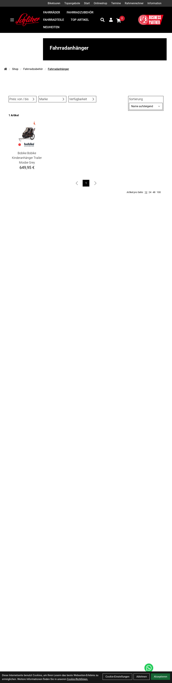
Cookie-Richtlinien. (77, 679)
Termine (116, 3)
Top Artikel (80, 19)
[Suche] (102, 20)
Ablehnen (141, 676)
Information (154, 3)
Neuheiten (51, 27)
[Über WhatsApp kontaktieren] (148, 668)
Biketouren (54, 3)
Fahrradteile (53, 19)
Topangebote (72, 3)
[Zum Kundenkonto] (110, 19)
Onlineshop (100, 3)
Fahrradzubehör (80, 12)
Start (87, 3)
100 (159, 192)
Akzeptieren (160, 676)
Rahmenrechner (134, 3)
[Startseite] (5, 69)
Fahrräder (51, 12)
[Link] (12, 19)
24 (150, 192)
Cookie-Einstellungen (117, 676)
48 (154, 192)
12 (146, 192)
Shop (15, 69)
